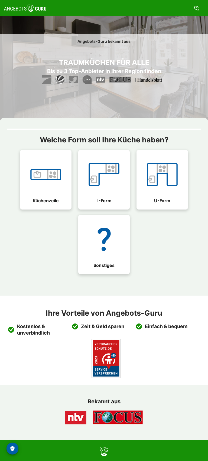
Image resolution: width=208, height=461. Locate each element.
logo (90, 450)
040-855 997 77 (197, 8)
